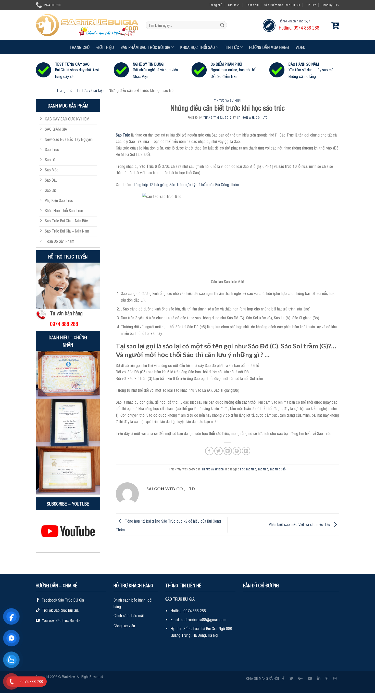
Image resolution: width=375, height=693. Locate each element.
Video (301, 47)
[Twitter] (291, 678)
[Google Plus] (300, 678)
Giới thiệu (234, 5)
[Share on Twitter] (218, 451)
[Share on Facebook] (209, 451)
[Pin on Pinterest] (237, 451)
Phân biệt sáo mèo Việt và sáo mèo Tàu (300, 524)
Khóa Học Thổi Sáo (197, 47)
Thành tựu (252, 5)
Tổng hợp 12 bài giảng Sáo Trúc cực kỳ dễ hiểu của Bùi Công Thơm (186, 184)
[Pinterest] (327, 678)
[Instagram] (335, 678)
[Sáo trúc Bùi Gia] (87, 25)
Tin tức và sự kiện (90, 90)
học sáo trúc (248, 469)
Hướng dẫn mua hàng (269, 47)
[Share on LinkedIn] (246, 451)
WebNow (68, 676)
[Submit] (222, 25)
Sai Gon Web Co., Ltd (252, 117)
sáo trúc (263, 469)
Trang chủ (215, 5)
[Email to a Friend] (227, 451)
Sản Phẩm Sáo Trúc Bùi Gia (282, 5)
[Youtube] (310, 678)
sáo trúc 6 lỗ (278, 469)
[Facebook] (283, 678)
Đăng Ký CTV (330, 5)
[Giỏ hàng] (335, 25)
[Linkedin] (318, 678)
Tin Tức (311, 5)
